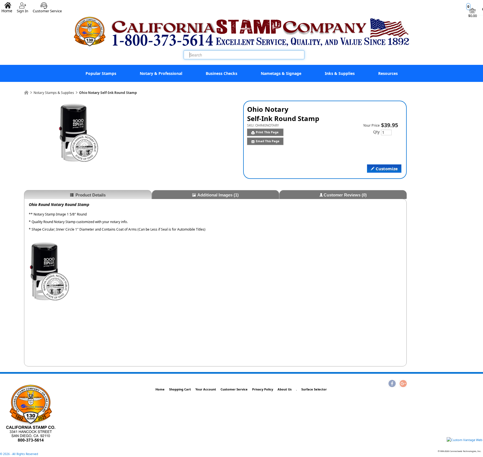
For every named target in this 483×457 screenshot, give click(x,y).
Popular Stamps (100, 73)
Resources (388, 73)
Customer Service (47, 8)
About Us (285, 389)
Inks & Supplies (340, 73)
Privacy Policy (262, 389)
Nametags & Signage (281, 73)
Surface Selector (314, 389)
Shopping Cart (180, 389)
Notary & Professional (161, 73)
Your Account (205, 389)
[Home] (26, 92)
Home (160, 389)
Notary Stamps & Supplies (54, 92)
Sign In (22, 8)
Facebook (392, 384)
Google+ (403, 384)
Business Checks (221, 73)
